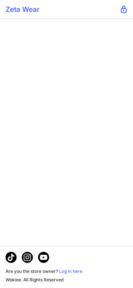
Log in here (70, 271)
